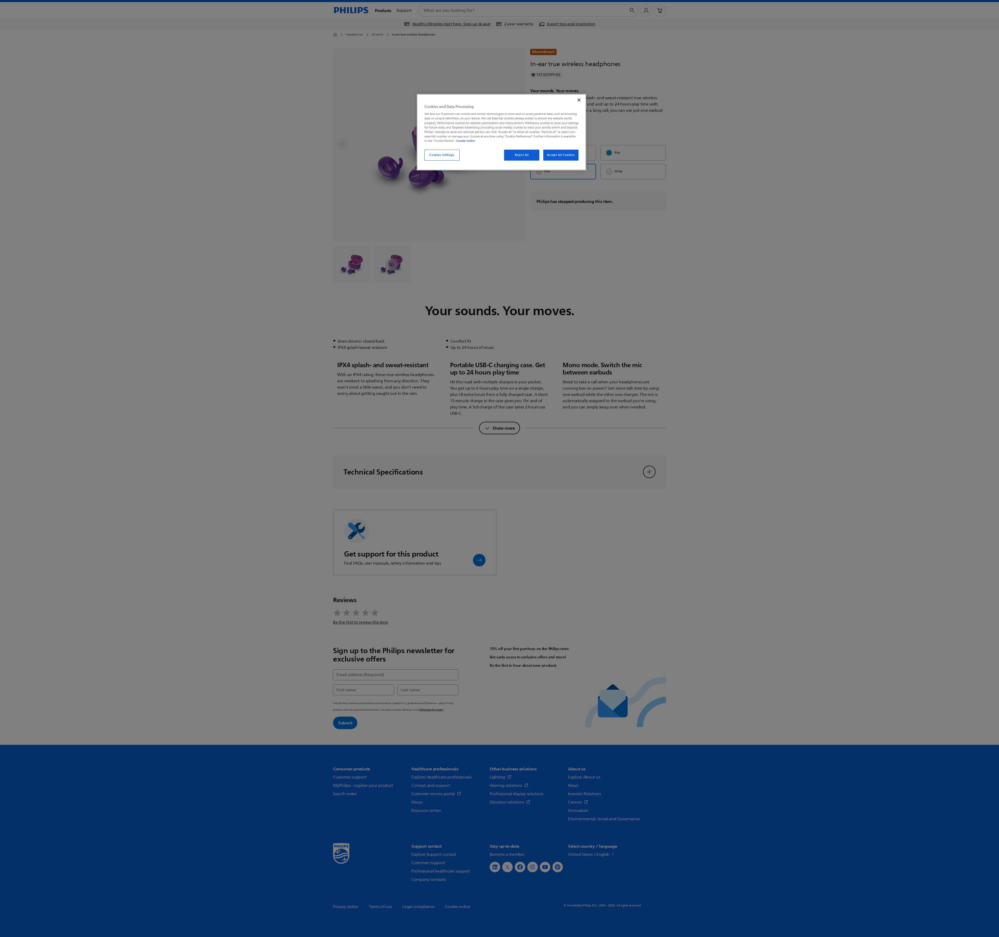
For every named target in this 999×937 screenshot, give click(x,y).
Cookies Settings (441, 155)
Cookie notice (465, 140)
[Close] (579, 100)
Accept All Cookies (561, 155)
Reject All (522, 155)
